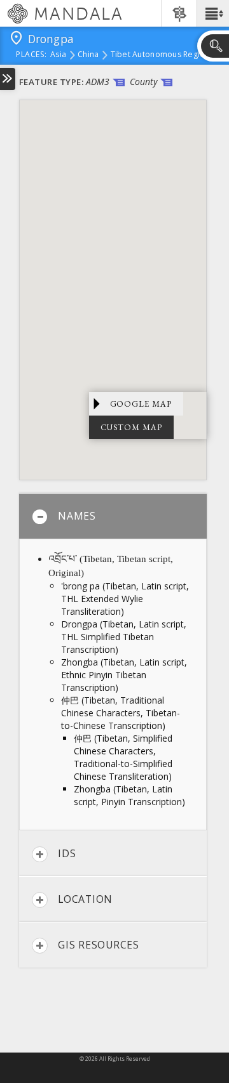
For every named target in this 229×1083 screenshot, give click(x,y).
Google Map (141, 403)
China (88, 55)
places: (31, 55)
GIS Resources (98, 945)
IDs (67, 853)
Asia (58, 55)
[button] (213, 13)
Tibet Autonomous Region (160, 55)
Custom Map (131, 427)
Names (77, 516)
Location (85, 899)
